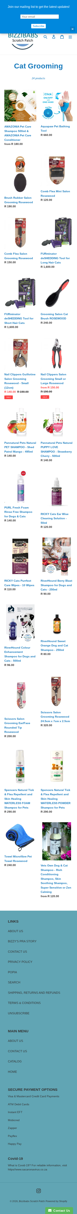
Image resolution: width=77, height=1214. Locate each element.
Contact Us (61, 1210)
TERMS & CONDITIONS (24, 1003)
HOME (12, 1071)
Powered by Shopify (56, 1201)
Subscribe (38, 26)
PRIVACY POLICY (20, 961)
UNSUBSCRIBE (18, 1013)
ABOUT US (15, 931)
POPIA (12, 972)
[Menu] (70, 36)
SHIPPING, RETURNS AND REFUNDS (34, 992)
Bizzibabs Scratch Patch (32, 1201)
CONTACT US (17, 951)
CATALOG (15, 1061)
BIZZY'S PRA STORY (22, 941)
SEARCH (14, 982)
